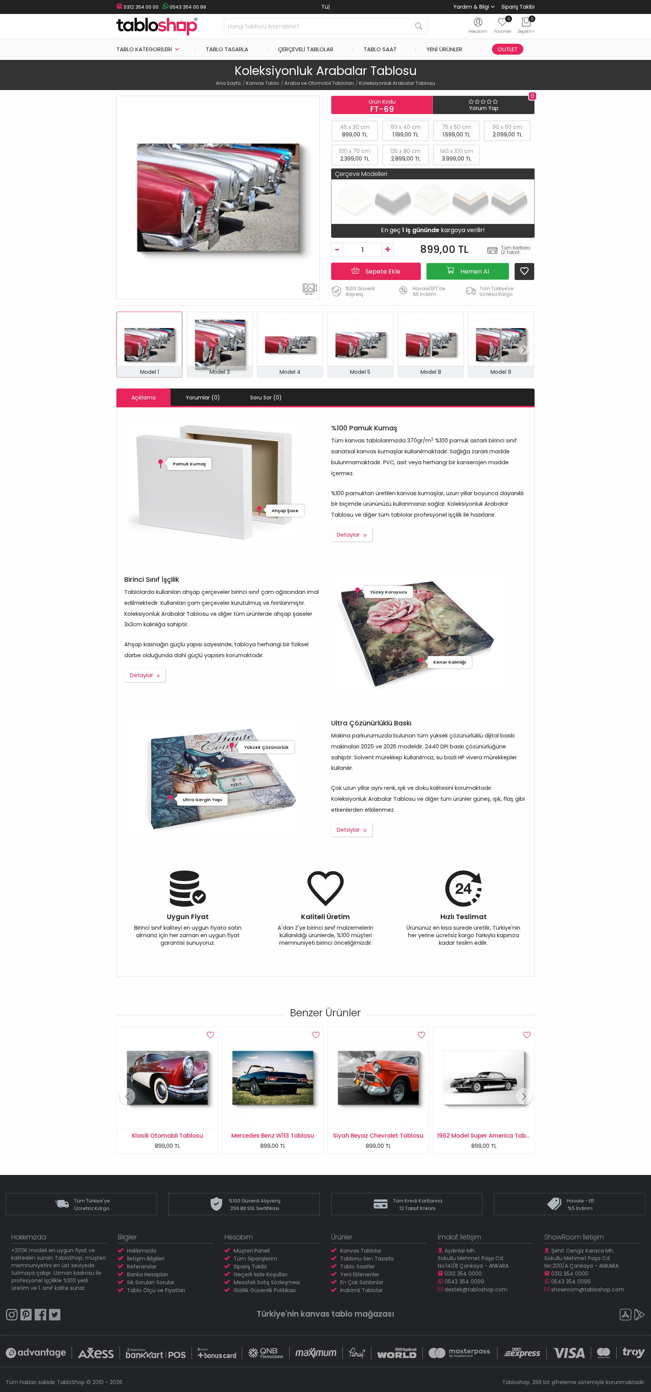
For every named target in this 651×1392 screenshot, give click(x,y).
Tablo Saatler (357, 1266)
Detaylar (348, 534)
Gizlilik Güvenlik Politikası (265, 1290)
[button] (524, 350)
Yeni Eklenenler (359, 1274)
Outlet (508, 49)
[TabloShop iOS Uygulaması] (625, 1316)
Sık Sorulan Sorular (150, 1282)
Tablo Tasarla (227, 49)
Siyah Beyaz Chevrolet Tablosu (273, 1136)
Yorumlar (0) (203, 397)
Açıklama (143, 397)
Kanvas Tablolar (361, 1250)
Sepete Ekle (382, 271)
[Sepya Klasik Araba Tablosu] (483, 1077)
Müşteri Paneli (252, 1250)
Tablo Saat (380, 49)
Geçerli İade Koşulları (260, 1274)
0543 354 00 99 (187, 7)
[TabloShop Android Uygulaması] (639, 1316)
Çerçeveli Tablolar (305, 49)
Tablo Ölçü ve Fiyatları (156, 1290)
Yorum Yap (483, 108)
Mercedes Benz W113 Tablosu (167, 1136)
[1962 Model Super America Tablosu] (378, 1077)
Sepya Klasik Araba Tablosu (483, 1136)
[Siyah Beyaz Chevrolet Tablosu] (272, 1077)
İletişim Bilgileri (145, 1258)
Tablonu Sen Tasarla (367, 1258)
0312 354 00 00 (140, 7)
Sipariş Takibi (518, 7)
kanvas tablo (327, 1313)
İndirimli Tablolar (361, 1290)
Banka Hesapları (147, 1274)
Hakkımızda (141, 1250)
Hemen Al (474, 271)
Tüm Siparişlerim (255, 1258)
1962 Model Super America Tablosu (382, 1136)
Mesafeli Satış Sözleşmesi (267, 1282)
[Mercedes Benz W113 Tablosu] (167, 1077)
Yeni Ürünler (444, 49)
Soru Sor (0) (266, 397)
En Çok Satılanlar (362, 1282)
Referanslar (142, 1266)
